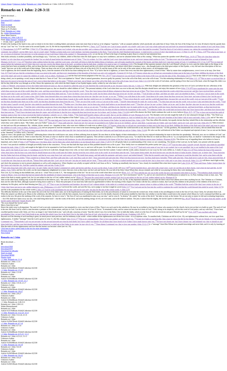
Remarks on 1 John (34, 4)
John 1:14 (145, 117)
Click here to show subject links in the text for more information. (25, 229)
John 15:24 (79, 130)
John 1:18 (91, 120)
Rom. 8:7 (126, 177)
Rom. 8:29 (110, 139)
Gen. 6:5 (64, 73)
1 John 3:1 (72, 86)
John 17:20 (65, 142)
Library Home (6, 4)
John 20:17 (130, 123)
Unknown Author (19, 4)
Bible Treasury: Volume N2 (16, 40)
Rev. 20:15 (146, 76)
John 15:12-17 (113, 221)
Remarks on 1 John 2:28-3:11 (12, 37)
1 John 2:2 (82, 190)
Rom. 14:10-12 (110, 59)
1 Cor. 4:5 (108, 62)
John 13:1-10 (113, 155)
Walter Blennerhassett (12, 33)
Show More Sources (8, 35)
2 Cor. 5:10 (112, 63)
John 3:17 (172, 187)
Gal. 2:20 (109, 213)
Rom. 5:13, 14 (112, 174)
